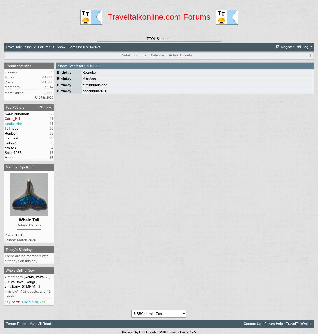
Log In (306, 47)
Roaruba (89, 72)
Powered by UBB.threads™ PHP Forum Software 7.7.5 (159, 332)
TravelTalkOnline (19, 47)
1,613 (19, 235)
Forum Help (273, 324)
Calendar (157, 55)
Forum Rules (16, 324)
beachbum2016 (94, 91)
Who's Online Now (20, 270)
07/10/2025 (93, 66)
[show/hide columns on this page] (311, 55)
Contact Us (252, 324)
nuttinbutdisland (94, 85)
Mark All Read (40, 324)
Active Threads (180, 55)
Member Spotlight (20, 167)
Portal (125, 55)
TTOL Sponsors (159, 39)
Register (287, 47)
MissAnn (89, 79)
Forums (44, 47)
